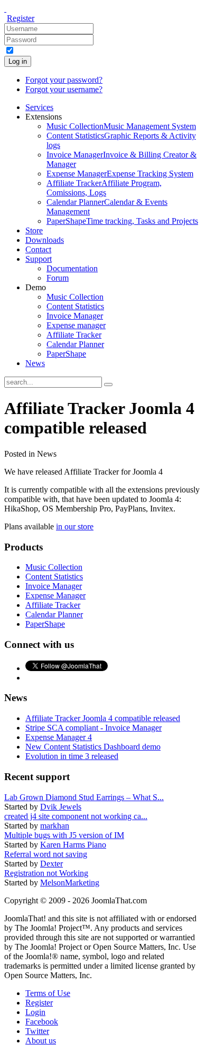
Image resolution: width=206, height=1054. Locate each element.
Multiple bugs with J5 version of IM (64, 835)
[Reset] (108, 384)
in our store (74, 526)
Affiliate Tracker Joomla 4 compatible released (102, 718)
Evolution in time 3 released (71, 756)
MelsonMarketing (69, 882)
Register (20, 18)
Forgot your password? (63, 79)
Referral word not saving (45, 854)
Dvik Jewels (60, 806)
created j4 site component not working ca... (75, 816)
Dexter (51, 863)
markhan (54, 825)
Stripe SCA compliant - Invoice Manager (93, 727)
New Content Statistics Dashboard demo (93, 746)
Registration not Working (46, 873)
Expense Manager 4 (58, 737)
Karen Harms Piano (73, 844)
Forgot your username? (63, 89)
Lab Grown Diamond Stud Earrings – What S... (84, 797)
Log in (17, 61)
